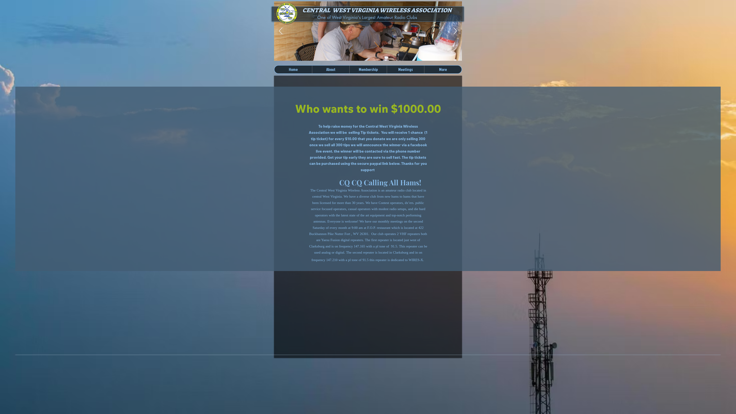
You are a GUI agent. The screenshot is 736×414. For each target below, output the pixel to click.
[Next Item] (455, 31)
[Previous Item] (280, 31)
